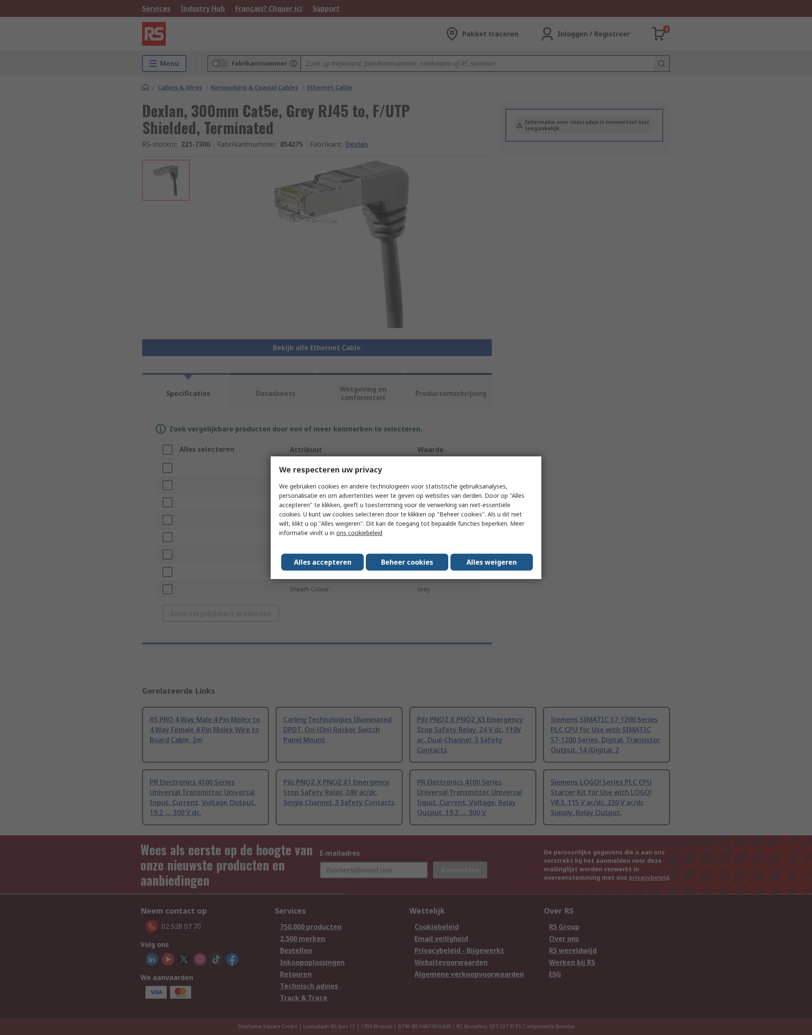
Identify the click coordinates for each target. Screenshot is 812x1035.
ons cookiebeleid (359, 533)
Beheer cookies (407, 562)
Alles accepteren (322, 562)
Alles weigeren (491, 562)
